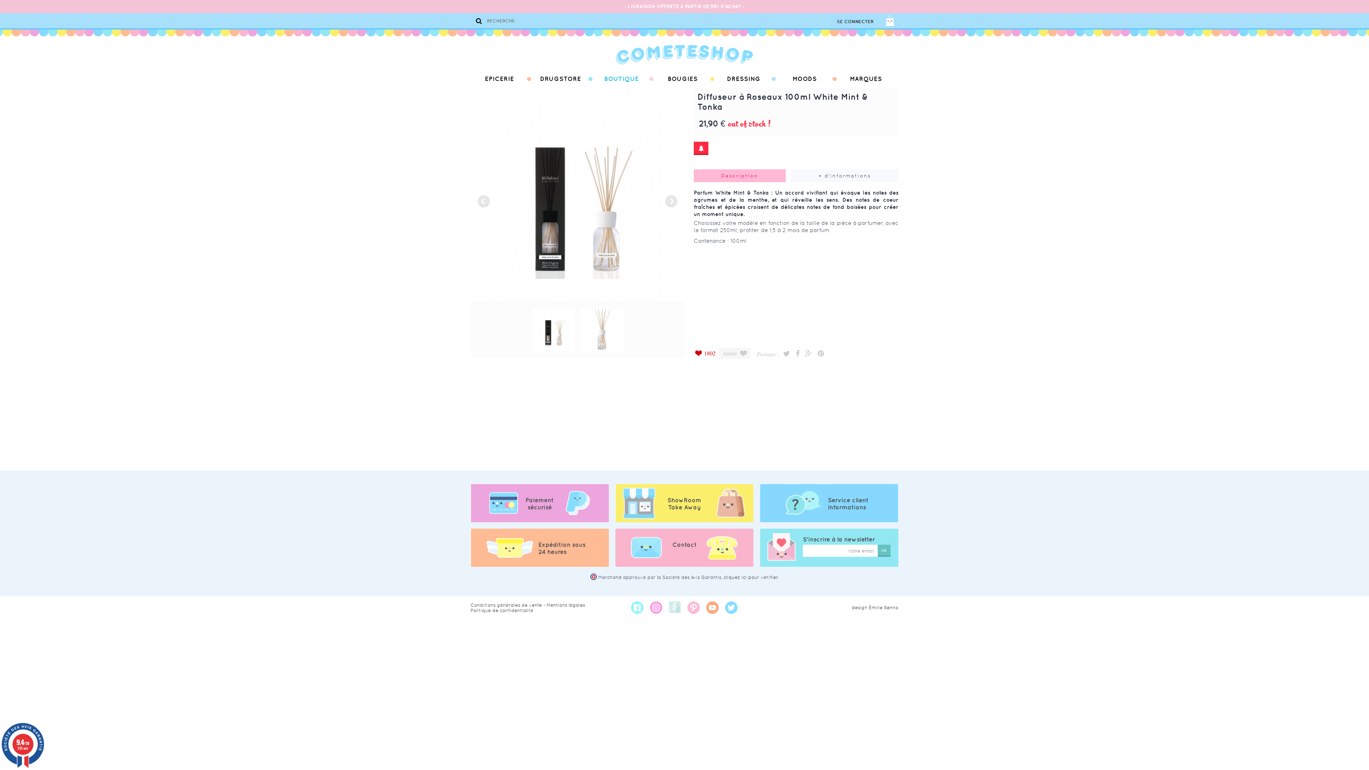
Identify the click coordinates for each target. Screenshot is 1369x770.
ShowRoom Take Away (684, 504)
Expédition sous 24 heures (561, 548)
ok (884, 550)
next (671, 201)
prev (484, 201)
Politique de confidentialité (502, 610)
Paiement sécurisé (539, 504)
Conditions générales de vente (506, 605)
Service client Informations (848, 504)
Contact (684, 544)
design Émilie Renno (875, 607)
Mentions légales (566, 605)
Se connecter (855, 21)
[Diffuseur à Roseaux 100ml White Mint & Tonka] (553, 329)
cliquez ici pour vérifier (751, 577)
